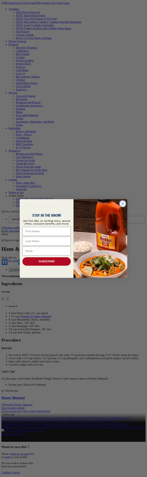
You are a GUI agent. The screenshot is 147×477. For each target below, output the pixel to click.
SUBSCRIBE (47, 261)
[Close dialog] (123, 204)
